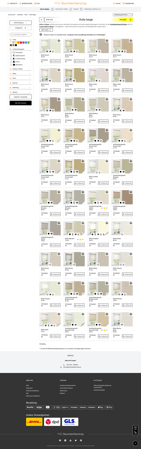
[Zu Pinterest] (81, 440)
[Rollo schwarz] (16, 45)
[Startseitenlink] (70, 3)
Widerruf (62, 393)
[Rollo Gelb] (16, 43)
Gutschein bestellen (99, 390)
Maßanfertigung (18, 23)
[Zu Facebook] (60, 440)
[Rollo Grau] (13, 45)
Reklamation (63, 390)
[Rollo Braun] (11, 45)
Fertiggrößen (18, 28)
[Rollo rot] (21, 43)
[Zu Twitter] (76, 440)
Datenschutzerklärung (32, 390)
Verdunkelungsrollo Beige (118, 24)
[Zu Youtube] (70, 440)
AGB (27, 385)
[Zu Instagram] (65, 440)
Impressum (29, 388)
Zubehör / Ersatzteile (20, 97)
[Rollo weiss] (11, 43)
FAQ (27, 393)
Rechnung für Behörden (33, 396)
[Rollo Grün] (28, 43)
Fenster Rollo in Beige (46, 26)
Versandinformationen (66, 388)
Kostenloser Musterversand (68, 385)
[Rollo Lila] (23, 43)
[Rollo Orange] (18, 43)
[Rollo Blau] (26, 43)
